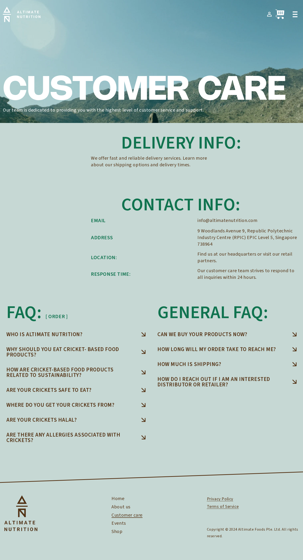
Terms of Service (223, 507)
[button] (295, 14)
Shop (116, 531)
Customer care (127, 515)
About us (120, 507)
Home (117, 498)
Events (118, 523)
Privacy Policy (220, 499)
